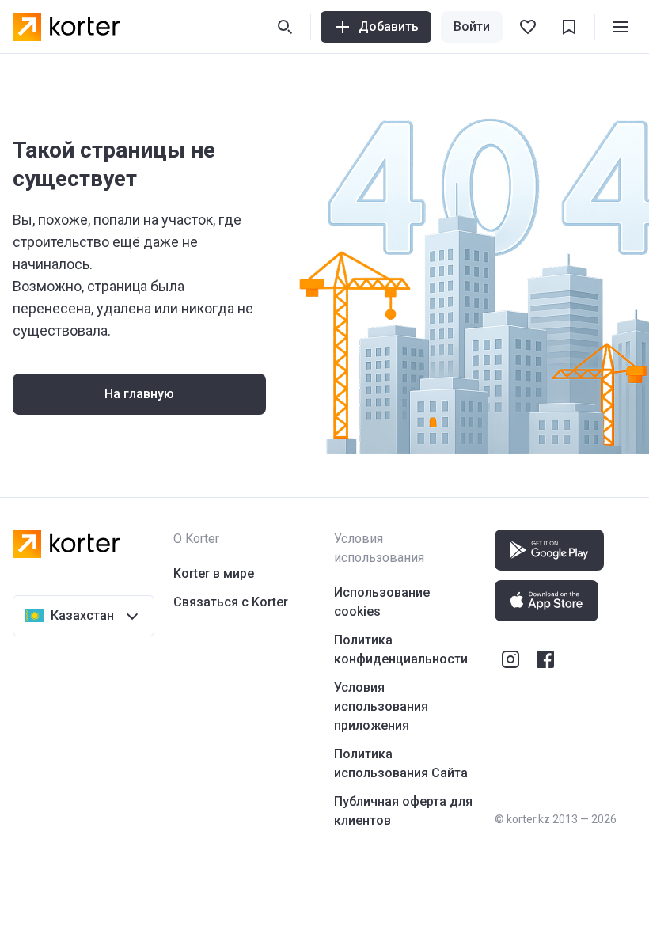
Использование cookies (382, 602)
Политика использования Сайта (401, 763)
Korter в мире (213, 573)
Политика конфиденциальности (401, 649)
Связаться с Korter (230, 601)
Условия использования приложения (381, 706)
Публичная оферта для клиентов (403, 811)
